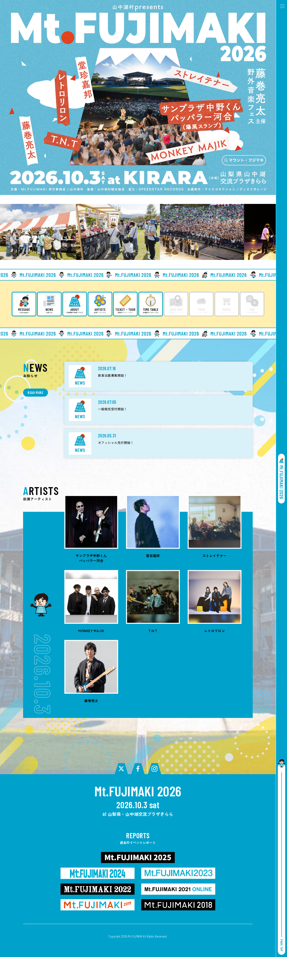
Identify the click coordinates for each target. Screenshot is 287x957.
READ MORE (35, 392)
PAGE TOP (281, 945)
